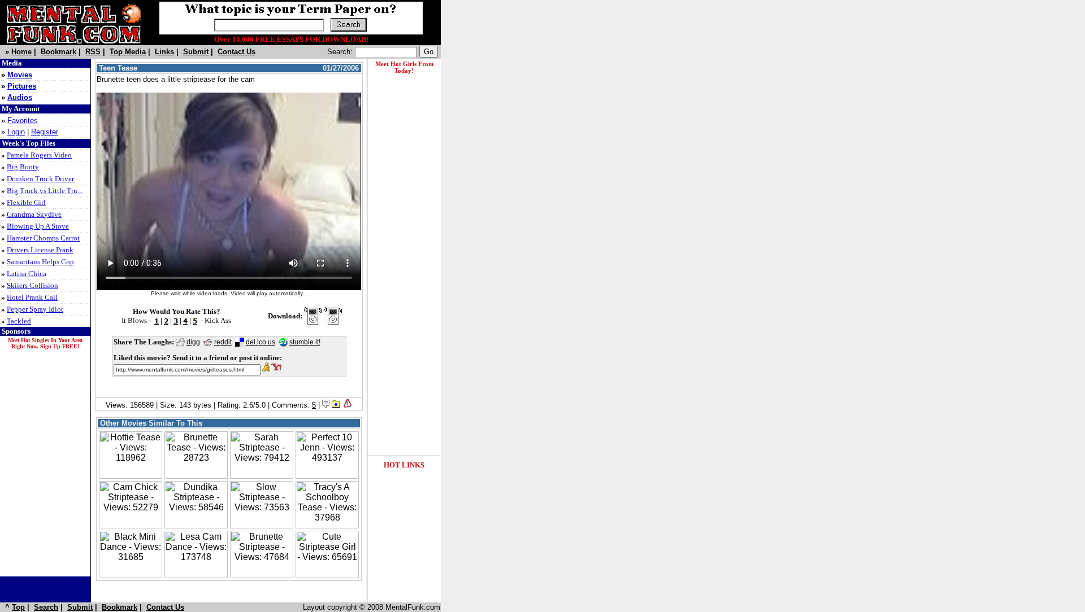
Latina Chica (26, 273)
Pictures (21, 86)
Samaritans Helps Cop (40, 261)
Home (21, 51)
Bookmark (58, 51)
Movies (19, 75)
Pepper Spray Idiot (35, 309)
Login (16, 132)
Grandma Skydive (34, 214)
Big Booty (23, 167)
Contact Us (236, 51)
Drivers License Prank (40, 250)
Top (18, 607)
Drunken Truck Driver (40, 178)
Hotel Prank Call (32, 297)
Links (164, 51)
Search (46, 607)
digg (193, 342)
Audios (19, 97)
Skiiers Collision (32, 285)
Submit (196, 51)
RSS (93, 51)
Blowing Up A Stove (38, 226)
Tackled (19, 321)
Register (44, 132)
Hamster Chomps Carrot (43, 238)
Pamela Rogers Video (39, 155)
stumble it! (304, 342)
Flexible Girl (26, 202)
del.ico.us (260, 342)
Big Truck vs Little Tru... (45, 190)
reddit (223, 342)
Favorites (22, 120)
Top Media (128, 51)
